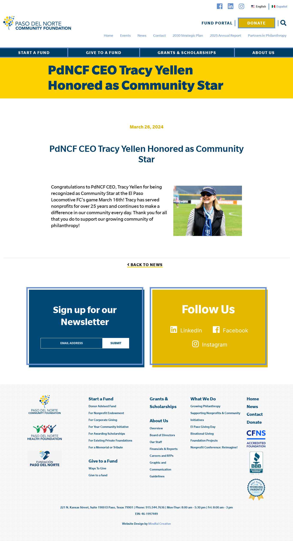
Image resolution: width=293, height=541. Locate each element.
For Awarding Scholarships (107, 433)
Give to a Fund (103, 52)
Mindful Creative (159, 523)
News (141, 35)
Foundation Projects (204, 440)
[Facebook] (219, 6)
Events (125, 35)
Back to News (146, 264)
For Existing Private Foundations (110, 440)
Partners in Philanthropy (267, 35)
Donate (256, 23)
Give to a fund (98, 475)
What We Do (203, 398)
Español (281, 6)
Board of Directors (162, 435)
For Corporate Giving (103, 420)
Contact (159, 35)
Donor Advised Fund (102, 406)
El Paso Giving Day (202, 426)
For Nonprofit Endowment (106, 413)
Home (108, 35)
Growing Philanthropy (205, 406)
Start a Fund (34, 52)
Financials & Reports (164, 449)
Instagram (214, 344)
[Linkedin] (230, 6)
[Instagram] (241, 6)
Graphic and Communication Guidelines (160, 469)
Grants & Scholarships (187, 52)
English (261, 6)
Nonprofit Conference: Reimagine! (214, 447)
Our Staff (156, 442)
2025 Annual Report (225, 35)
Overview (156, 428)
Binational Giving (202, 433)
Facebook (235, 330)
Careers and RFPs (162, 455)
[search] (283, 23)
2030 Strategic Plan (188, 35)
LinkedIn (191, 330)
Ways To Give (97, 468)
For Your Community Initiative (109, 426)
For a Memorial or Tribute (106, 447)
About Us (263, 52)
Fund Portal (217, 23)
